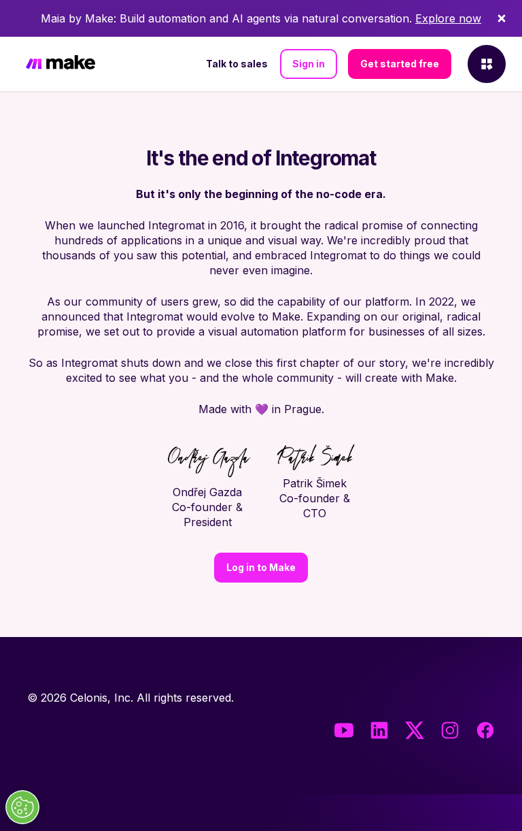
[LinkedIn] (379, 730)
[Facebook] (485, 730)
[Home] (60, 64)
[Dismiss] (501, 18)
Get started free (399, 63)
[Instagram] (449, 730)
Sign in (308, 63)
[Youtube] (343, 730)
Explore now (448, 18)
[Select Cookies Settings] (22, 807)
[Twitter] (414, 730)
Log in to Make (261, 567)
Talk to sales (237, 63)
